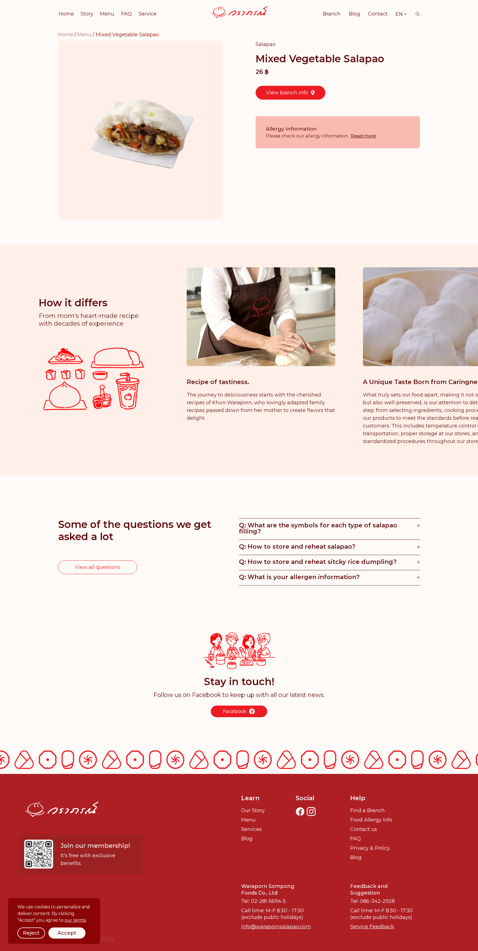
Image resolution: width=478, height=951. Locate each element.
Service (148, 14)
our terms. (75, 920)
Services (251, 829)
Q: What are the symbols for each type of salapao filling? (318, 528)
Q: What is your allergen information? (299, 577)
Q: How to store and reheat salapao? (297, 546)
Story (86, 14)
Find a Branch (367, 810)
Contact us (363, 829)
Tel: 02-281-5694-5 (263, 901)
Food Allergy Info (371, 820)
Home (66, 14)
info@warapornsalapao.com (276, 927)
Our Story (253, 810)
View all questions (97, 567)
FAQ (126, 14)
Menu (107, 14)
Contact (377, 14)
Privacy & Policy (370, 848)
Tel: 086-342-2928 (372, 901)
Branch (332, 14)
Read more (363, 136)
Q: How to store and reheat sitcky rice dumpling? (318, 562)
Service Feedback (372, 927)
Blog (354, 14)
